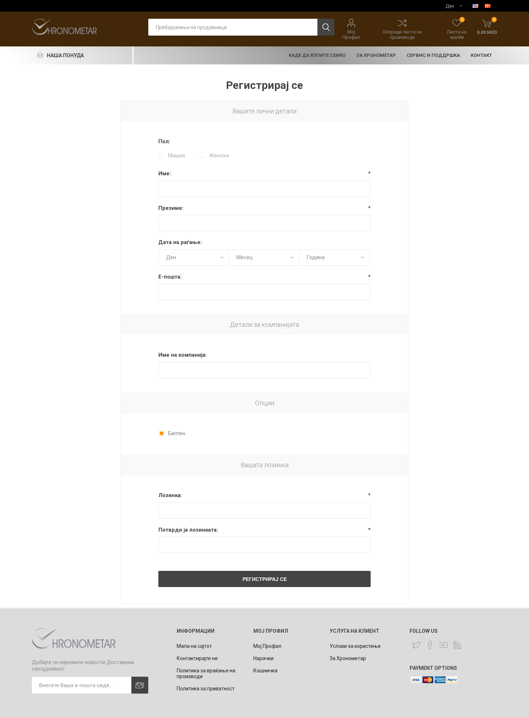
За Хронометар (348, 658)
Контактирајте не (197, 658)
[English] (475, 6)
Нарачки (263, 658)
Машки (176, 155)
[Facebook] (430, 645)
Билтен (176, 433)
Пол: (164, 141)
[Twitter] (416, 645)
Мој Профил (351, 34)
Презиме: (171, 208)
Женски (219, 155)
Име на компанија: (182, 355)
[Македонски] (487, 6)
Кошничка (265, 670)
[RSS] (457, 645)
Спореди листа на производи (402, 34)
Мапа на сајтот (194, 646)
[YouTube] (443, 645)
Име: (164, 173)
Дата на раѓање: (180, 242)
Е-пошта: (170, 277)
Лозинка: (170, 495)
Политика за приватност (206, 688)
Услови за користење (355, 646)
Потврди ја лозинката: (188, 530)
